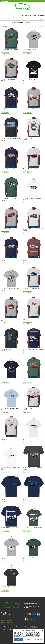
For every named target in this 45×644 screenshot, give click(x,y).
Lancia (22, 18)
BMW (12, 18)
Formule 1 (41, 19)
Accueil (23, 15)
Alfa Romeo (4, 18)
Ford (19, 18)
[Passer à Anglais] (43, 13)
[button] (42, 630)
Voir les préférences (38, 639)
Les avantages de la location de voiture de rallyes (31, 628)
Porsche (38, 18)
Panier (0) (34, 15)
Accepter (18, 639)
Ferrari (15, 18)
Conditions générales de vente (6, 622)
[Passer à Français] (41, 13)
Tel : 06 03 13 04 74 (5, 614)
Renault (34, 18)
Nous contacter (40, 15)
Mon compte (28, 15)
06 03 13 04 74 (4, 1)
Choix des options (5, 53)
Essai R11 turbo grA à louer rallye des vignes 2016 (31, 627)
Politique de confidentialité (6, 620)
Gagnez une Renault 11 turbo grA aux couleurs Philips (32, 626)
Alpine (8, 18)
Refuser (28, 639)
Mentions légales (4, 618)
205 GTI (42, 18)
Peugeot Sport (28, 18)
